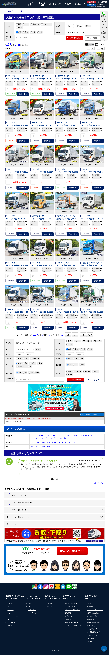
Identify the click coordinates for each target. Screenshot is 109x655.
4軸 (82, 358)
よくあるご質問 (92, 616)
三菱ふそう (36, 24)
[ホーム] (9, 4)
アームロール (35, 438)
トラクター (85, 436)
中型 (34, 32)
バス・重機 (63, 438)
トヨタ (74, 442)
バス (9, 629)
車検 (69, 371)
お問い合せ (90, 638)
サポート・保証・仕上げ (95, 610)
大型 (19, 32)
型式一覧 (50, 603)
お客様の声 (90, 619)
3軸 (76, 358)
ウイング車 (11, 603)
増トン (27, 32)
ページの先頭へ (104, 650)
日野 (19, 24)
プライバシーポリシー (94, 635)
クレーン (75, 436)
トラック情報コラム (93, 622)
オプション (68, 616)
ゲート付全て (22, 366)
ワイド (27, 358)
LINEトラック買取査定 (72, 610)
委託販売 (68, 613)
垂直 (40, 363)
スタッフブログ (92, 629)
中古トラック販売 (71, 603)
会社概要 (90, 603)
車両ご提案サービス (71, 622)
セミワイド (36, 358)
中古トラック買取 (71, 606)
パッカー (45, 438)
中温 (82, 365)
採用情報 (90, 606)
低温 (76, 365)
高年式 (88, 26)
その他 (20, 27)
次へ (102, 49)
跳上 (26, 363)
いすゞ (27, 24)
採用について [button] (80, 4)
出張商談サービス (71, 619)
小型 (40, 32)
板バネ (96, 371)
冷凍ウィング (44, 436)
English (89, 642)
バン (60, 436)
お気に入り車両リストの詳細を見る (91, 414)
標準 (19, 358)
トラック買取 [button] (42, 4)
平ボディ (67, 436)
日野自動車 (41, 442)
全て (69, 358)
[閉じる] (103, 37)
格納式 (33, 363)
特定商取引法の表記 (93, 632)
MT (26, 373)
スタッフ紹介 (91, 626)
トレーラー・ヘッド (14, 616)
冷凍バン (54, 436)
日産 (49, 442)
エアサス (87, 371)
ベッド (70, 374)
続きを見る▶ (99, 483)
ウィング (33, 436)
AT (38, 373)
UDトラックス (47, 24)
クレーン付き (12, 619)
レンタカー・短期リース (73, 626)
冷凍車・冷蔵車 (13, 606)
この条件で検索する (75, 38)
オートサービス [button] (55, 4)
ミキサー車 (11, 622)
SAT (32, 373)
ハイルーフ (78, 371)
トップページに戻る (15, 11)
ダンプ (93, 436)
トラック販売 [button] (29, 4)
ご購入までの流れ (93, 613)
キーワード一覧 (52, 606)
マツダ (67, 442)
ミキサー (54, 438)
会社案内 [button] (68, 4)
